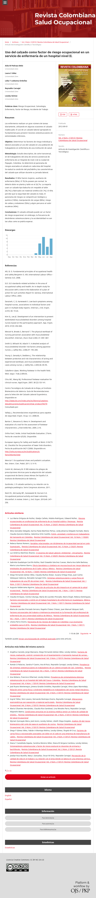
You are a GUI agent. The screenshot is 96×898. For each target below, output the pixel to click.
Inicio (7, 42)
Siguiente (84, 633)
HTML (74, 114)
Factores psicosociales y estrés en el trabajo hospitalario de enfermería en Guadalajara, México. (50, 600)
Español (8, 799)
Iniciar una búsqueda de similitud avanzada (37, 639)
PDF (63, 114)
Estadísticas (10, 847)
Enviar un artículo (48, 777)
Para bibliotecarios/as (48, 829)
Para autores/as (48, 823)
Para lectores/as (48, 818)
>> (11, 770)
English (8, 795)
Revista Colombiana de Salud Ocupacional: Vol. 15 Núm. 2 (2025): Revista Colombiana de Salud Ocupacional (46, 524)
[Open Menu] (5, 2)
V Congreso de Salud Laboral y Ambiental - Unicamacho (59, 553)
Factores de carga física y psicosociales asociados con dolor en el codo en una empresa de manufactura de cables (50, 733)
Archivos (15, 42)
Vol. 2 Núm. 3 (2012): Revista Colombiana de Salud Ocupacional (45, 42)
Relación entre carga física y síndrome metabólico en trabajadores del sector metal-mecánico (49, 689)
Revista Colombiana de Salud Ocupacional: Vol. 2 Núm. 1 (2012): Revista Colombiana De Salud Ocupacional (50, 670)
